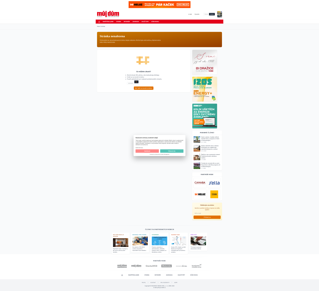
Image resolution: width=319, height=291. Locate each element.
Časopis (197, 14)
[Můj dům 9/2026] (219, 14)
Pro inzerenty (164, 282)
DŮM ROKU (155, 21)
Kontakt (153, 282)
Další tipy (145, 21)
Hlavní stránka (101, 26)
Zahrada (136, 21)
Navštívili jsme (108, 21)
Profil (144, 282)
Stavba (118, 21)
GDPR (175, 282)
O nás (190, 14)
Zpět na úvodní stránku (144, 88)
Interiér (127, 21)
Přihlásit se (207, 217)
